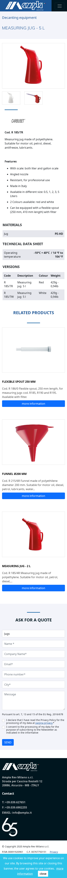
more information (33, 404)
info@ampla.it (22, 813)
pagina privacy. (44, 723)
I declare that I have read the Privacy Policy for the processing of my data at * (35, 721)
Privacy (54, 851)
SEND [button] (8, 742)
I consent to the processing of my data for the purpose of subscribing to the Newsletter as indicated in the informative (32, 729)
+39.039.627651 (15, 802)
